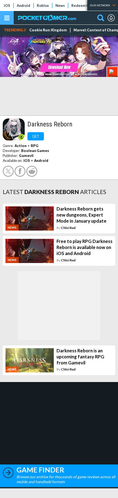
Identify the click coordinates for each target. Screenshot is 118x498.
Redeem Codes (84, 5)
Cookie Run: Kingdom (48, 30)
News (60, 5)
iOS (7, 5)
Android (23, 5)
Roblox (43, 5)
